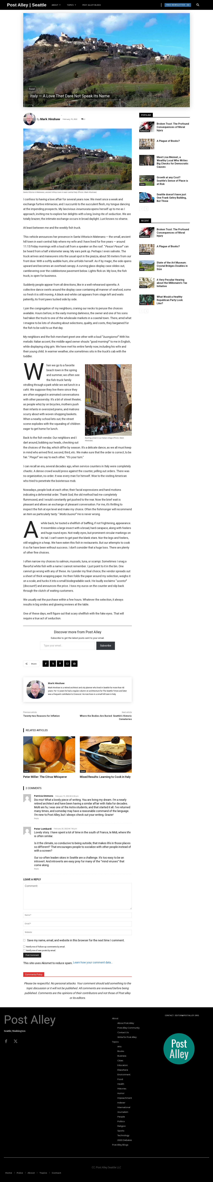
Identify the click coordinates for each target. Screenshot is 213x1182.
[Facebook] (46, 663)
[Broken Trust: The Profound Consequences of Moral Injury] (146, 127)
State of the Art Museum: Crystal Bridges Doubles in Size (172, 266)
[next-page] (146, 209)
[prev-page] (141, 209)
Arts (141, 201)
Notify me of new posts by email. (41, 950)
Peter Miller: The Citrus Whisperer (45, 776)
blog (142, 164)
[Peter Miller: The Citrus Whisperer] (49, 754)
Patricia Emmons (43, 796)
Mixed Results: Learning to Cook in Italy (105, 776)
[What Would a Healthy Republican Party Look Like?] (146, 300)
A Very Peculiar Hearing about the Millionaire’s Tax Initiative (172, 283)
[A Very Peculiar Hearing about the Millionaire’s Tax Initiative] (146, 283)
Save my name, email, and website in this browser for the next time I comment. (75, 940)
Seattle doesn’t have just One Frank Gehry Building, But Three (171, 197)
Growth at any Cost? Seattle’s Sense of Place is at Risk (172, 180)
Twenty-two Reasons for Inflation (41, 715)
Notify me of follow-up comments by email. (45, 947)
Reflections (144, 131)
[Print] (74, 663)
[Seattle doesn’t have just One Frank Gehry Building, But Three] (146, 197)
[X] (53, 663)
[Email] (67, 663)
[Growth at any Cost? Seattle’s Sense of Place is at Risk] (146, 180)
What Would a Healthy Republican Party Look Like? (170, 300)
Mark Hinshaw (50, 119)
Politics (143, 287)
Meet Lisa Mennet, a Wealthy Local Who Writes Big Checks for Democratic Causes (172, 162)
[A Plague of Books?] (146, 144)
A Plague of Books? (168, 140)
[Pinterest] (60, 663)
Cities (142, 184)
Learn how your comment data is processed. (93, 962)
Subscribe (105, 645)
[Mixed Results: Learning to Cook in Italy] (106, 754)
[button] (198, 5)
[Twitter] (16, 1041)
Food (32, 89)
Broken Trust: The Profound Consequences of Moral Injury (173, 127)
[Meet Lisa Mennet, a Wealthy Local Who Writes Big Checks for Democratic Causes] (146, 160)
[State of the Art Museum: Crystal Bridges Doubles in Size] (146, 265)
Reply (36, 818)
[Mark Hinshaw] (30, 119)
